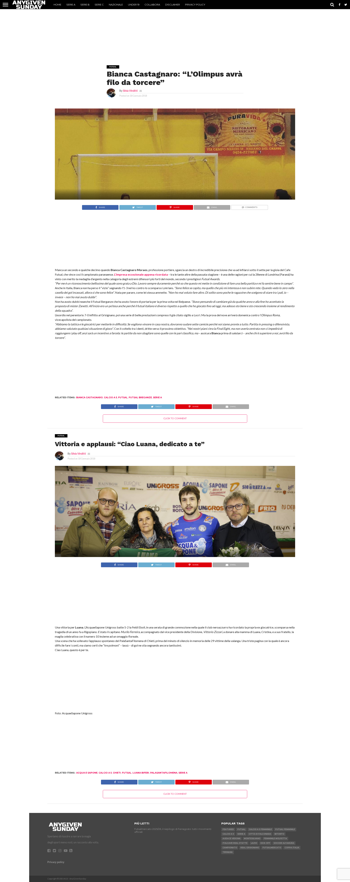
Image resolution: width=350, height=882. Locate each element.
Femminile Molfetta (275, 838)
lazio (254, 843)
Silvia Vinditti (130, 90)
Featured (228, 829)
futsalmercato (271, 847)
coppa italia (292, 847)
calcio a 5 (110, 397)
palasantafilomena (163, 772)
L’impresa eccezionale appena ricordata (141, 274)
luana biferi (141, 772)
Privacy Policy (195, 4)
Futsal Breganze (140, 397)
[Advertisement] (175, 32)
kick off (265, 843)
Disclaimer (172, 4)
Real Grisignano (249, 847)
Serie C (99, 4)
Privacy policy (55, 862)
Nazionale (116, 4)
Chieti (117, 772)
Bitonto (279, 834)
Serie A (70, 4)
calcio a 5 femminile (260, 829)
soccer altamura (284, 843)
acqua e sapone (87, 772)
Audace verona (231, 838)
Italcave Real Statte (235, 843)
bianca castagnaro (89, 397)
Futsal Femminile (285, 829)
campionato (230, 847)
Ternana (228, 852)
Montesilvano (252, 838)
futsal (123, 397)
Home (57, 4)
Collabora (152, 4)
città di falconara (260, 834)
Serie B (85, 4)
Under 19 (133, 4)
